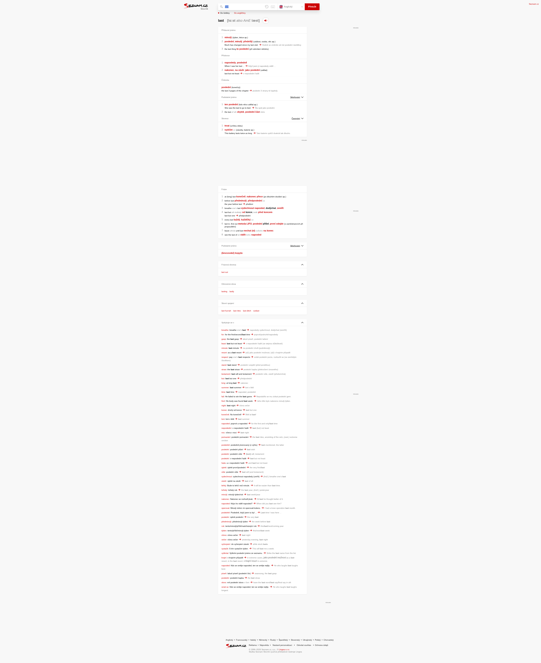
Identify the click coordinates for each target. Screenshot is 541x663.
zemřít (280, 208)
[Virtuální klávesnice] (273, 6)
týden (223, 530)
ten (226, 104)
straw (223, 369)
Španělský (283, 640)
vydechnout (247, 208)
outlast (256, 311)
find (223, 401)
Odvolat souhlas (304, 645)
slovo (223, 582)
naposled (260, 208)
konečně (241, 196)
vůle (223, 472)
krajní (223, 558)
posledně (242, 62)
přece (260, 196)
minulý (228, 37)
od (243, 212)
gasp (223, 339)
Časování (296, 118)
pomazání (225, 437)
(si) (253, 230)
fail (222, 396)
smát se (225, 587)
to (238, 49)
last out (224, 272)
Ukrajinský (307, 640)
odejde (279, 224)
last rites (237, 311)
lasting (224, 291)
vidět (243, 235)
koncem (268, 212)
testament (225, 374)
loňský (224, 490)
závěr (241, 70)
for (222, 334)
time (223, 392)
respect (224, 357)
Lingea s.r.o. (284, 649)
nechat (247, 230)
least (223, 343)
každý (237, 219)
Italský (253, 640)
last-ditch (247, 311)
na (236, 70)
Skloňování (295, 97)
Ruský (273, 640)
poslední (229, 41)
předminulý (241, 200)
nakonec (229, 70)
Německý (263, 640)
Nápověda (264, 645)
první (272, 224)
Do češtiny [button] (225, 13)
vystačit (224, 548)
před (260, 212)
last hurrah (226, 311)
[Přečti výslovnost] (266, 20)
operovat (225, 508)
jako (247, 70)
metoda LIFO (245, 224)
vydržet (228, 130)
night (223, 405)
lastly (232, 291)
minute (224, 348)
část (257, 112)
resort (224, 352)
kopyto (239, 253)
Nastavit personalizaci (282, 645)
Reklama (253, 645)
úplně (223, 467)
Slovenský (295, 640)
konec (270, 230)
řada (223, 463)
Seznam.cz (534, 4)
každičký (246, 219)
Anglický (229, 640)
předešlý (248, 41)
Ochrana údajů (321, 645)
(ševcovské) (227, 253)
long (223, 383)
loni (223, 419)
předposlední (255, 200)
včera (223, 535)
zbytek (240, 112)
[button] (262, 264)
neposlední (226, 428)
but (222, 378)
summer (225, 387)
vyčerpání (225, 544)
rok (222, 526)
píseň (223, 573)
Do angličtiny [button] (240, 13)
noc (223, 432)
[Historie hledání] (267, 6)
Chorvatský (329, 640)
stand (223, 365)
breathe (224, 330)
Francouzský (241, 640)
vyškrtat (224, 553)
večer (223, 539)
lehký (223, 485)
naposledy (230, 62)
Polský (318, 640)
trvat (227, 126)
